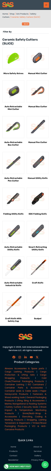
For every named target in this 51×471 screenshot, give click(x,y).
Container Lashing (14, 384)
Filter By (7, 31)
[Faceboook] (13, 357)
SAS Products (22, 14)
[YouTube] (31, 357)
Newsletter (13, 460)
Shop (12, 14)
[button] (25, 31)
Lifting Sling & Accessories (31, 400)
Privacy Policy (37, 460)
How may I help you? (20, 466)
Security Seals (30, 407)
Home (5, 14)
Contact (13, 455)
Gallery (37, 455)
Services (38, 451)
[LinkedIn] (25, 357)
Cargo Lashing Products (19, 371)
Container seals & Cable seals (21, 390)
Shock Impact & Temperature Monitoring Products (25, 410)
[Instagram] (19, 357)
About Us (37, 446)
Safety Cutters (13, 407)
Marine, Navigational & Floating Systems (25, 403)
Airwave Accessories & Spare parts (24, 368)
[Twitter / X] (37, 357)
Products (13, 451)
